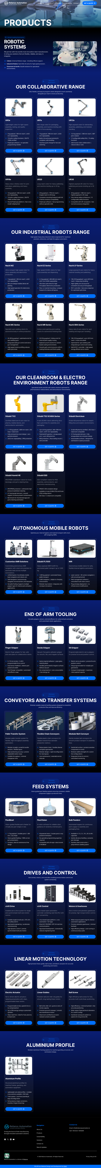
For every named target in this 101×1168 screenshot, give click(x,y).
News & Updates (42, 1147)
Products (39, 1133)
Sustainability (67, 3)
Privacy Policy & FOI (91, 1156)
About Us (41, 3)
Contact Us (77, 3)
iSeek (65, 1166)
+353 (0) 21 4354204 (78, 1131)
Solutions (58, 3)
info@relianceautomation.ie (81, 1128)
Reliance (25, 1159)
